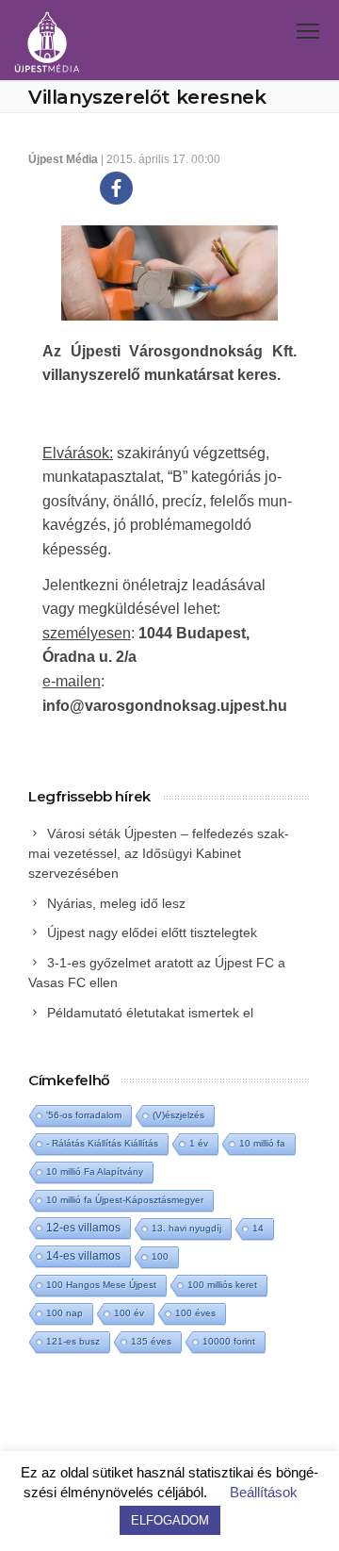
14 (258, 1228)
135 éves (151, 1341)
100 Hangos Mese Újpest (101, 1284)
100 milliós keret (222, 1284)
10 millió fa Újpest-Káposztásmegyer (124, 1200)
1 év (198, 1143)
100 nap (64, 1313)
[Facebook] (116, 188)
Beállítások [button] (264, 1492)
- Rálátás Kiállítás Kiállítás (102, 1143)
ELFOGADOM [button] (170, 1520)
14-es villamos (83, 1255)
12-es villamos (83, 1227)
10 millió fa (262, 1143)
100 (160, 1256)
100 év (129, 1313)
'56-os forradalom (83, 1115)
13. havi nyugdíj (186, 1228)
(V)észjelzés (178, 1115)
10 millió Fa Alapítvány (94, 1171)
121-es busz (73, 1341)
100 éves (195, 1313)
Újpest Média (63, 159)
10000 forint (228, 1341)
